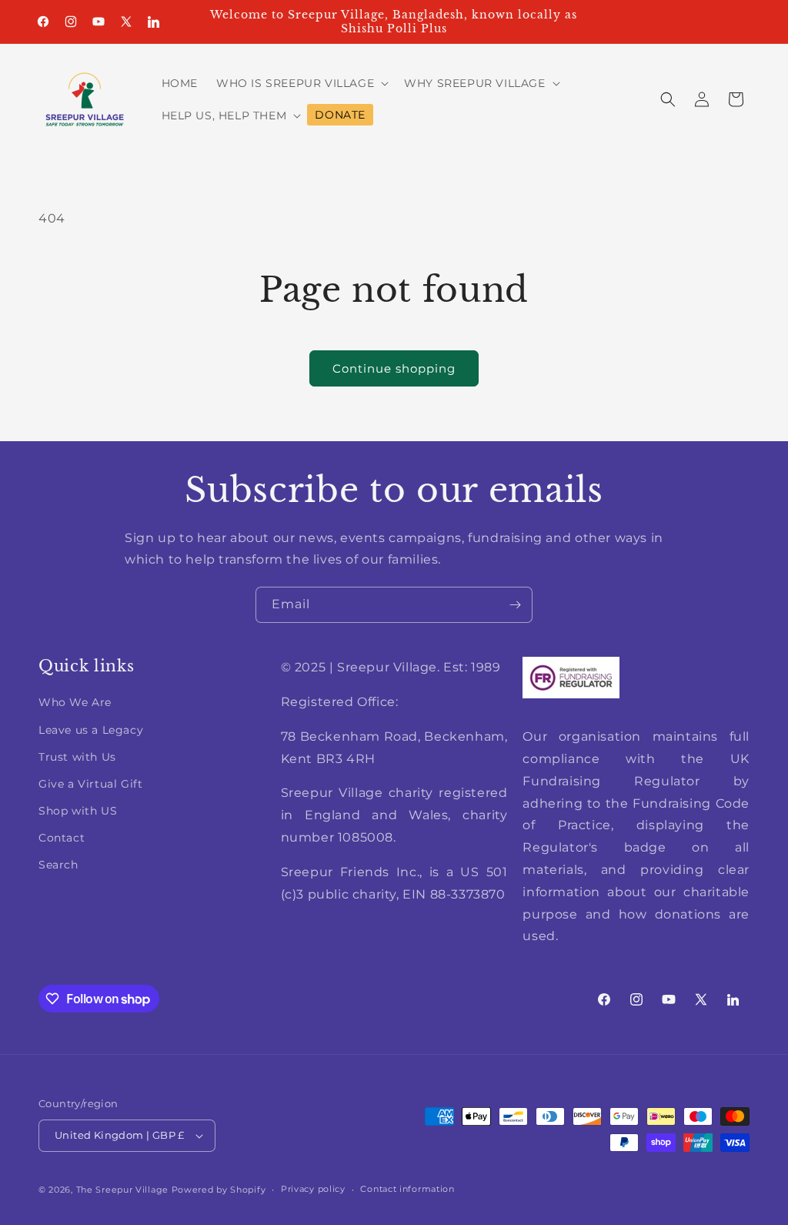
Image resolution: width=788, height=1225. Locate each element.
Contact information (407, 1188)
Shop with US (77, 811)
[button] (301, 83)
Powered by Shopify (219, 1189)
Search (58, 865)
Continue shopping (394, 368)
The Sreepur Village (122, 1189)
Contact (61, 838)
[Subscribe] (515, 605)
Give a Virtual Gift (90, 784)
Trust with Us (77, 757)
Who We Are (75, 702)
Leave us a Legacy (90, 730)
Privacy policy (313, 1188)
